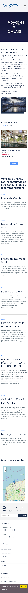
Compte (3, 565)
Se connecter (5, 578)
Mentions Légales (5, 569)
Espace (9, 125)
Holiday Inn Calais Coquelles (11, 150)
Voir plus (14, 163)
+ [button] (5, 468)
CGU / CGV (4, 556)
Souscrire (22, 515)
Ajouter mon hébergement (8, 581)
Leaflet (11, 500)
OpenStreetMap (17, 500)
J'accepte (23, 586)
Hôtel (4, 125)
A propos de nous (6, 553)
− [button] (5, 470)
